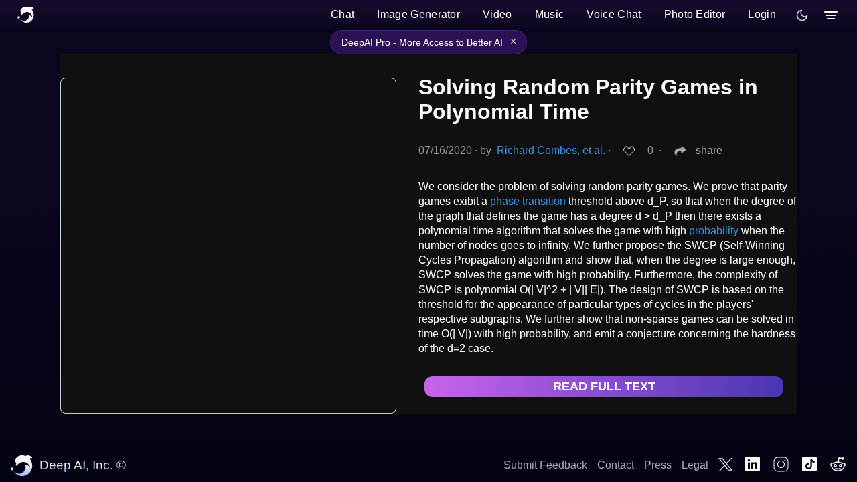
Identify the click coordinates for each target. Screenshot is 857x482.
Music (549, 14)
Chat (342, 14)
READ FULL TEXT (604, 386)
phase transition (528, 201)
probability (713, 230)
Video (497, 14)
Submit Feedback (545, 465)
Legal (695, 465)
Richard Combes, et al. (551, 150)
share (709, 150)
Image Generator (418, 14)
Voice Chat (614, 14)
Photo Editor (695, 14)
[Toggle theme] (802, 15)
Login (762, 14)
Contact (615, 465)
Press (658, 465)
